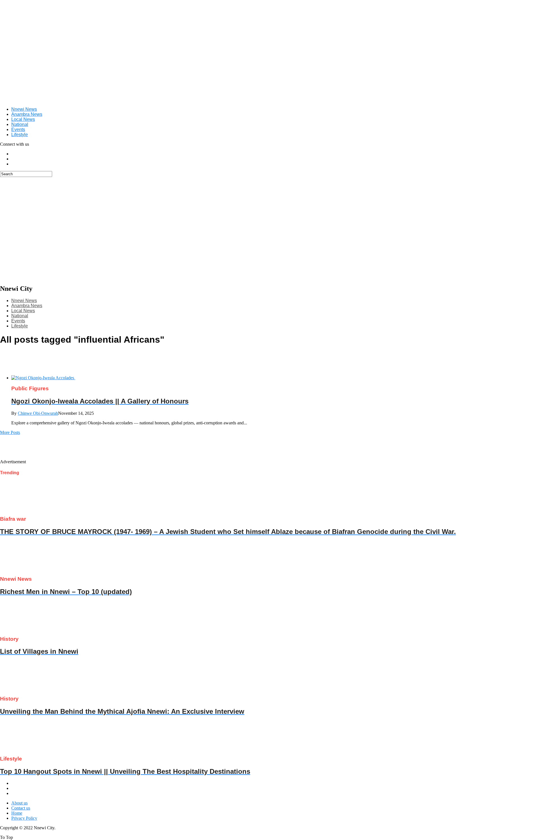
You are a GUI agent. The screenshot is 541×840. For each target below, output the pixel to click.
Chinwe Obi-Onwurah (38, 413)
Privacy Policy (24, 818)
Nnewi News (24, 109)
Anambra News (26, 114)
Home (16, 813)
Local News (23, 119)
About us (19, 803)
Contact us (20, 808)
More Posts (10, 432)
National (19, 124)
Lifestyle (19, 134)
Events (18, 129)
